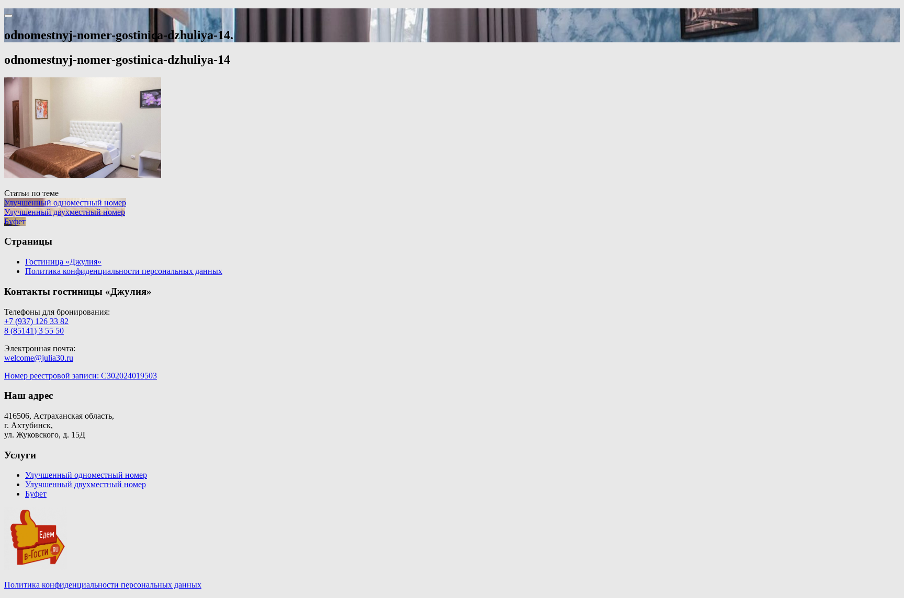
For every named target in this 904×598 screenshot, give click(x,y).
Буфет (36, 493)
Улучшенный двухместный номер (85, 484)
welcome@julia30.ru (38, 357)
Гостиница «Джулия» (63, 261)
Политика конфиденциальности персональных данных (123, 271)
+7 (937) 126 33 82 (36, 321)
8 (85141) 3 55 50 (34, 330)
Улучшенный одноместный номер (86, 474)
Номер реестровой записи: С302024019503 (80, 375)
